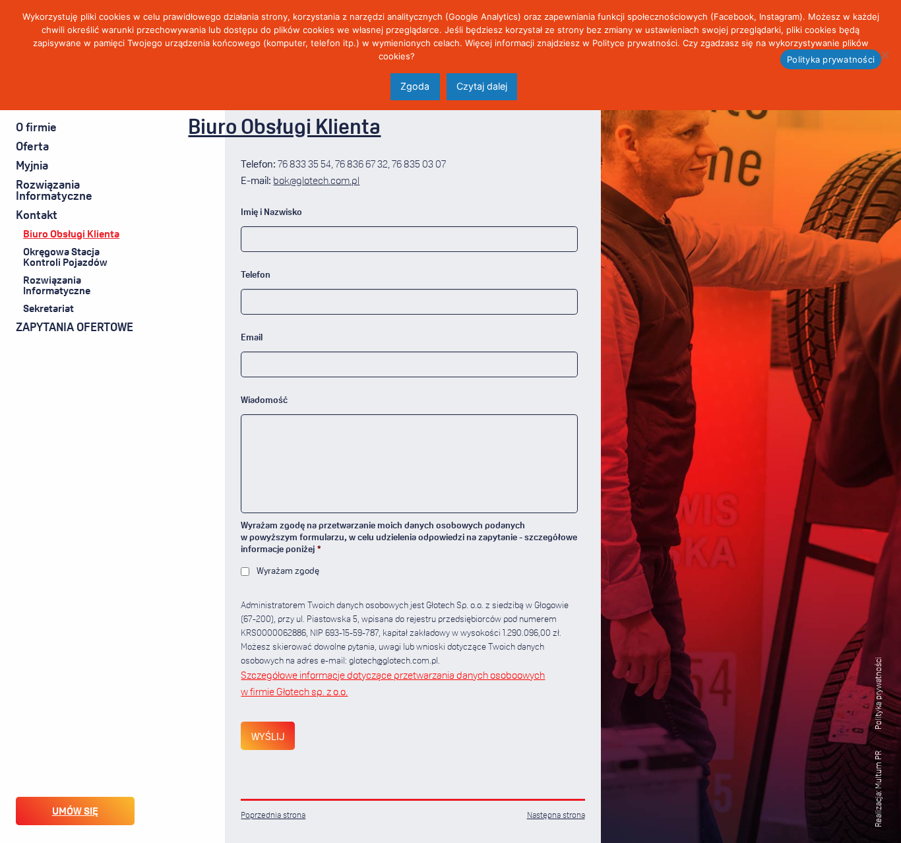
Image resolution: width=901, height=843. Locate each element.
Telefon (255, 274)
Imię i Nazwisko (271, 211)
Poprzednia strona (273, 814)
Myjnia (32, 165)
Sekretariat (48, 308)
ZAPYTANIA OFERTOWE (74, 326)
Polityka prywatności (878, 693)
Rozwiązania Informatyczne (54, 190)
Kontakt (36, 214)
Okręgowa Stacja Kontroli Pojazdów (65, 256)
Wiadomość (264, 399)
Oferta (32, 146)
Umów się (75, 810)
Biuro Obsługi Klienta (71, 233)
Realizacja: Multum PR (878, 789)
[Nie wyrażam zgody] (884, 54)
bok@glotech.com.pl (316, 180)
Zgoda (414, 86)
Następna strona (556, 814)
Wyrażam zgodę (288, 570)
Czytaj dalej (481, 86)
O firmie (36, 126)
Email (252, 336)
